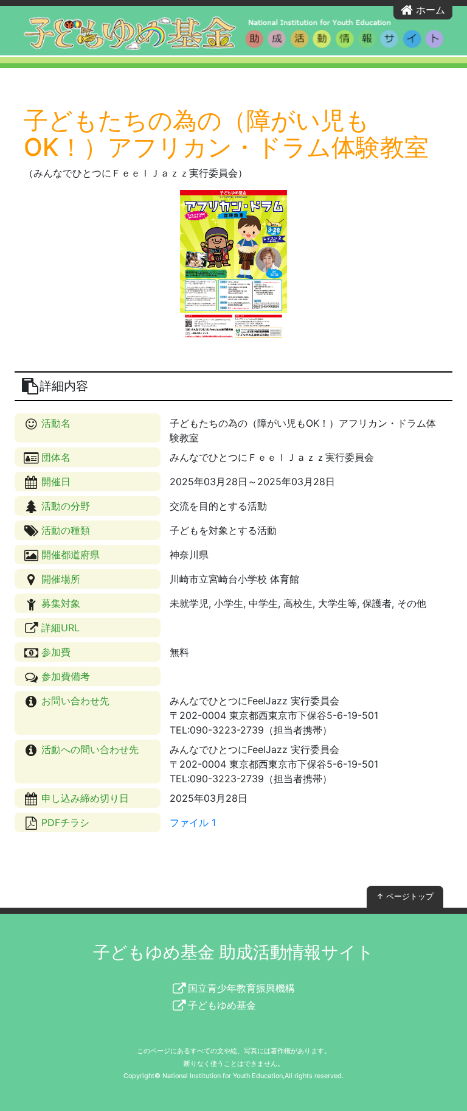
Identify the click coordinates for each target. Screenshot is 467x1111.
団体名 (54, 457)
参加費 (54, 652)
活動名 (54, 423)
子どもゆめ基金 (220, 1005)
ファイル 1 (193, 822)
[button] (47, 266)
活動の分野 (64, 506)
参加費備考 (64, 676)
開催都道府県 (69, 554)
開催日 (54, 481)
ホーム (429, 10)
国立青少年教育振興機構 (240, 988)
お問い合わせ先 (73, 701)
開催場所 (59, 579)
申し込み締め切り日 (83, 798)
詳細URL (59, 628)
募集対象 (59, 603)
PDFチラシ (63, 822)
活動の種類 (64, 530)
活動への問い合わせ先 (88, 749)
